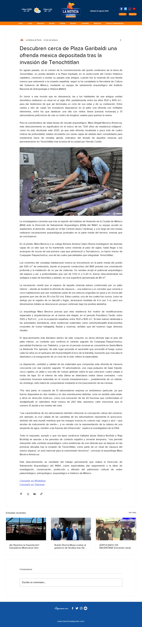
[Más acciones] (120, 40)
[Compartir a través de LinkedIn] (34, 494)
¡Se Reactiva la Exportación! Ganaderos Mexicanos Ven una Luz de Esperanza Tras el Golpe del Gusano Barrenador (25, 546)
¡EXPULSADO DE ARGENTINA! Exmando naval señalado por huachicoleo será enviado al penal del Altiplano (115, 546)
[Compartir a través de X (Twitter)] (27, 494)
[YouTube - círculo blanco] (85, 608)
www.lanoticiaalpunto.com (70, 621)
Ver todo (132, 512)
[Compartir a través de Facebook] (21, 494)
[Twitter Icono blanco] (77, 608)
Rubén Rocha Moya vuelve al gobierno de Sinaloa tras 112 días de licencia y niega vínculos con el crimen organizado (70, 546)
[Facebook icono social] (121, 8)
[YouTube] (134, 8)
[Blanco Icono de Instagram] (81, 608)
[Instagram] (129, 8)
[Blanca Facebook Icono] (72, 608)
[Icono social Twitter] (125, 8)
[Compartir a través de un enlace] (41, 494)
